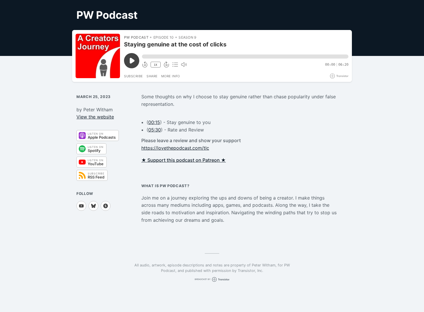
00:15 (154, 122)
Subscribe (133, 76)
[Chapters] (175, 64)
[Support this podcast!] (105, 206)
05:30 (154, 130)
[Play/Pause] (98, 55)
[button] (245, 56)
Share (152, 76)
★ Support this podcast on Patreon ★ (183, 160)
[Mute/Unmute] (184, 64)
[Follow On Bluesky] (93, 206)
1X (155, 64)
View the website (95, 117)
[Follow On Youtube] (81, 206)
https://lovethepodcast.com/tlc (175, 148)
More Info (170, 76)
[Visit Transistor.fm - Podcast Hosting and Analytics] (339, 76)
